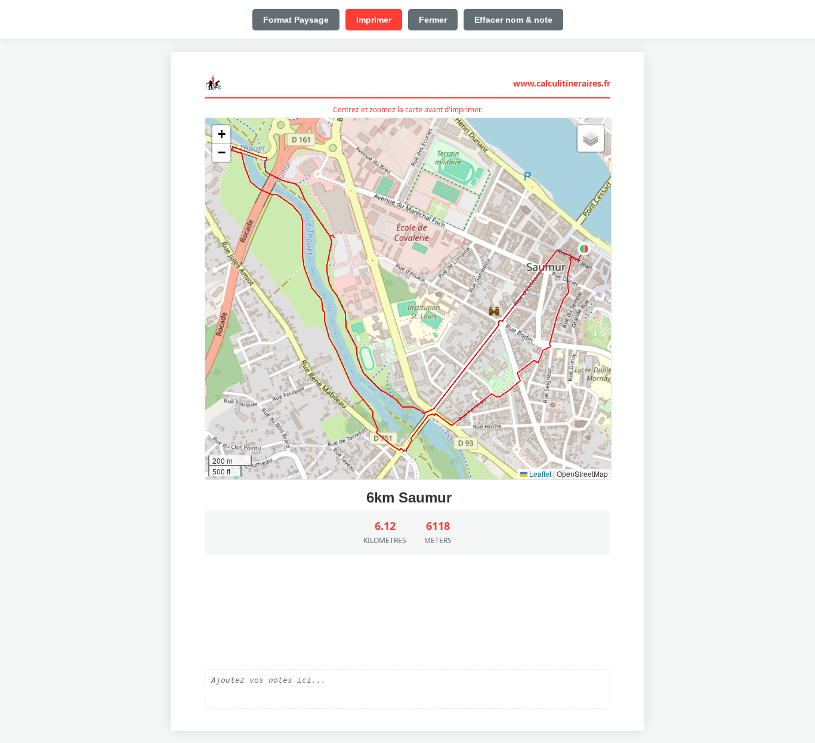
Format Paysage (296, 19)
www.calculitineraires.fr (561, 83)
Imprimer (373, 19)
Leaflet (539, 473)
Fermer (433, 19)
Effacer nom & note (513, 19)
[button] (584, 249)
